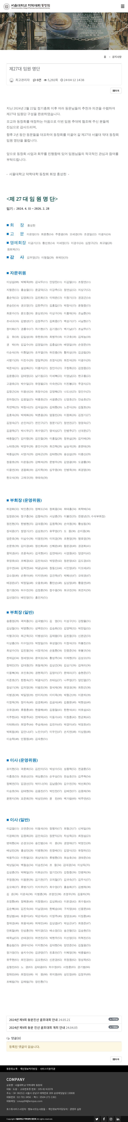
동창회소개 (11, 1068)
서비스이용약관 (47, 1068)
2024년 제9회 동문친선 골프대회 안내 (33, 1019)
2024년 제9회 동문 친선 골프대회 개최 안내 (37, 1027)
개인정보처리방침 (28, 1068)
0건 (38, 80)
